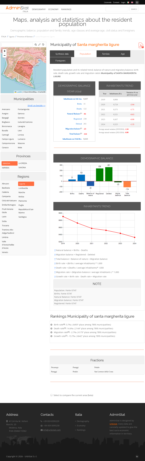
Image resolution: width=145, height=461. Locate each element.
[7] (66, 336)
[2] (81, 128)
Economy (53, 9)
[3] (81, 133)
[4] (64, 324)
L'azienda (107, 2)
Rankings (66, 9)
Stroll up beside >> (36, 105)
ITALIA (3, 36)
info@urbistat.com (52, 430)
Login (123, 2)
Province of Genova (25, 36)
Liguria (11, 36)
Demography (39, 9)
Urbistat (113, 424)
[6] (69, 332)
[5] (65, 328)
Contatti (116, 2)
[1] (81, 113)
